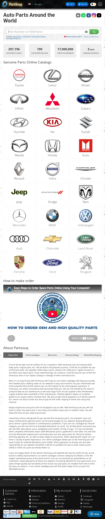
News (34, 506)
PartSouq (15, 4)
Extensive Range (72, 355)
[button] (30, 4)
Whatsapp (87, 506)
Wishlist (61, 499)
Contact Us (11, 499)
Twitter (86, 503)
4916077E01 (17, 36)
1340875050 (26, 36)
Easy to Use (13, 355)
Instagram (88, 499)
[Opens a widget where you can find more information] (94, 514)
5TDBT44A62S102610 (38, 36)
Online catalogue (33, 355)
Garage (61, 503)
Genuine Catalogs (9, 479)
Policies (35, 499)
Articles (9, 506)
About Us (36, 496)
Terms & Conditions (41, 503)
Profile (60, 506)
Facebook (87, 496)
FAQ (8, 502)
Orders (61, 496)
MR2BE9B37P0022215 (13, 38)
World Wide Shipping (92, 355)
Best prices (52, 355)
